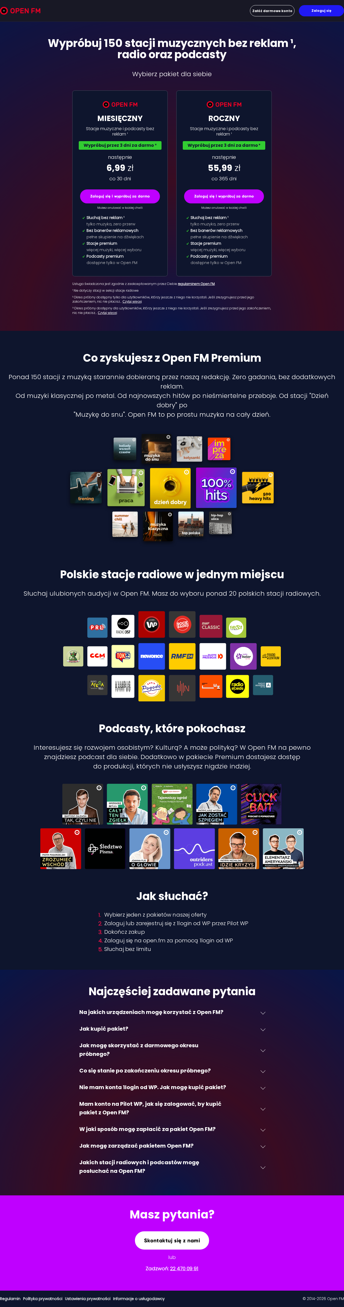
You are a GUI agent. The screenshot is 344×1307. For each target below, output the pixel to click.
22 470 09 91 (184, 1268)
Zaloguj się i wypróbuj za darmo (120, 196)
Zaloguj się (321, 10)
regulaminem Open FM (196, 283)
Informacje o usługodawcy (139, 1298)
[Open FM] (20, 12)
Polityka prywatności (42, 1298)
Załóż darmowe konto (272, 11)
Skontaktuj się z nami (172, 1240)
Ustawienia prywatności (87, 1298)
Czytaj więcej (132, 301)
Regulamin (10, 1298)
